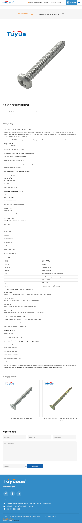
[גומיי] (16, 521)
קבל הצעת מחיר (21, 111)
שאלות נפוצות (8, 519)
